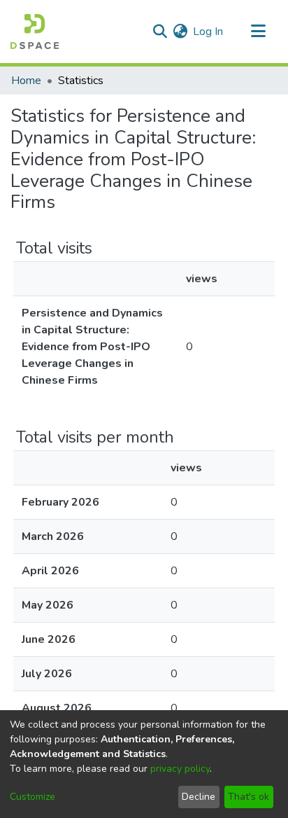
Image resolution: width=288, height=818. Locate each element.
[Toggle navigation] (258, 31)
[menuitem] (180, 31)
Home (26, 80)
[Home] (34, 31)
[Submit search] (159, 31)
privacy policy (180, 768)
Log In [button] (208, 31)
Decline (198, 796)
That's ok (248, 796)
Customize (32, 796)
